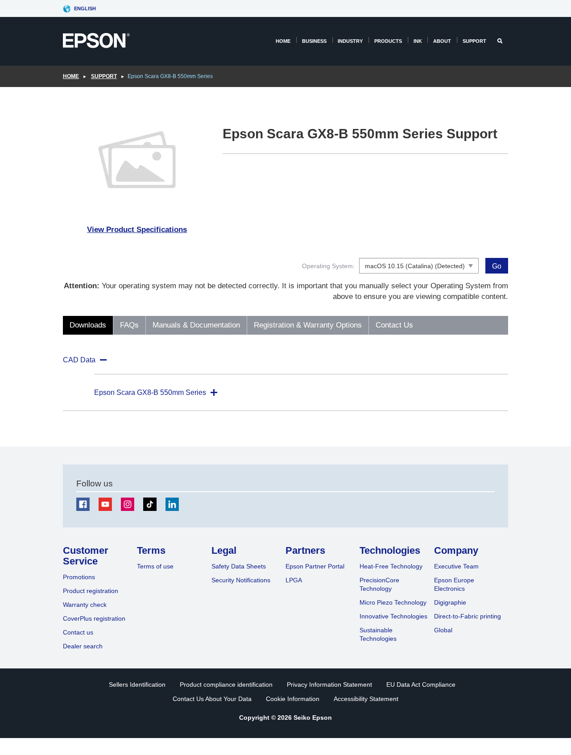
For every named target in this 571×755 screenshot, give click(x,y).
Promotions (79, 577)
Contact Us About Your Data (212, 698)
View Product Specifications (137, 229)
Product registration (90, 590)
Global (443, 630)
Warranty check (85, 604)
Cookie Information (292, 698)
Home (283, 41)
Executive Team (456, 566)
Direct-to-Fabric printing (467, 616)
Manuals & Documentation (196, 325)
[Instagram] (127, 504)
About (442, 41)
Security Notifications (240, 580)
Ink (418, 41)
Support (474, 41)
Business (314, 41)
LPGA (294, 580)
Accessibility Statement (366, 698)
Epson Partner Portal (315, 566)
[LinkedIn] (172, 504)
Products (388, 41)
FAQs (129, 325)
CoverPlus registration (94, 618)
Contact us (78, 632)
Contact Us (394, 325)
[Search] (500, 41)
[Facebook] (83, 504)
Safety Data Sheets (238, 566)
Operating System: (328, 266)
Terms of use (155, 566)
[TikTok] (150, 504)
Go (496, 266)
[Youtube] (105, 504)
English (85, 8)
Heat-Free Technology (391, 566)
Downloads (88, 325)
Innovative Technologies (393, 616)
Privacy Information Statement (329, 684)
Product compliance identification (226, 684)
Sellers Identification (137, 684)
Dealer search (83, 646)
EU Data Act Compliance (420, 684)
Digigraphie (450, 602)
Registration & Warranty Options (308, 325)
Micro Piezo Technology (393, 602)
